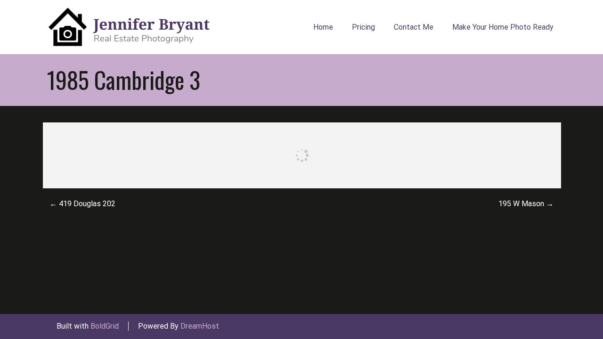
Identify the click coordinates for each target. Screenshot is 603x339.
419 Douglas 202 (82, 203)
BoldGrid (104, 326)
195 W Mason (526, 203)
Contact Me (413, 27)
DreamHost (199, 326)
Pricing (363, 27)
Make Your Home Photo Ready (503, 27)
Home (323, 27)
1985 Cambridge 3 (123, 80)
